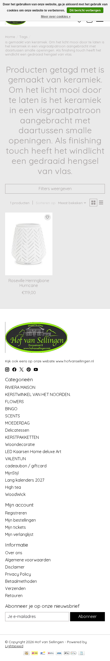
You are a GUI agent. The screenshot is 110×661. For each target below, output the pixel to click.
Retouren (14, 595)
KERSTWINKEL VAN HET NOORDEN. (38, 394)
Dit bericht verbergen (85, 10)
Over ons (13, 552)
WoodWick (15, 494)
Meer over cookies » (56, 16)
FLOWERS (14, 401)
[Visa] (59, 653)
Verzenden (15, 588)
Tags (23, 37)
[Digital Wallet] (70, 653)
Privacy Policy (18, 574)
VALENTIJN (15, 458)
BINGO (11, 408)
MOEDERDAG (17, 423)
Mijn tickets (15, 527)
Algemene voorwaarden (28, 559)
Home (10, 37)
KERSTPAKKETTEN (22, 437)
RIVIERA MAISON (20, 387)
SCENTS (12, 415)
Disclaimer (15, 567)
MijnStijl (12, 472)
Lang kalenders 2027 (24, 480)
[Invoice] (81, 653)
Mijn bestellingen (20, 520)
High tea (13, 487)
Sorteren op (46, 203)
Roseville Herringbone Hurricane (28, 283)
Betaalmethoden (21, 581)
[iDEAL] (34, 653)
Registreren (16, 512)
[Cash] (26, 653)
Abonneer (87, 616)
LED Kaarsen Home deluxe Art (33, 451)
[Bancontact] (43, 653)
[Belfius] (51, 653)
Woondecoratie (20, 444)
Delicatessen (17, 430)
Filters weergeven (55, 188)
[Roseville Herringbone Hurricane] (28, 244)
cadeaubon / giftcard (26, 465)
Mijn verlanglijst (19, 534)
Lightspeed (14, 646)
